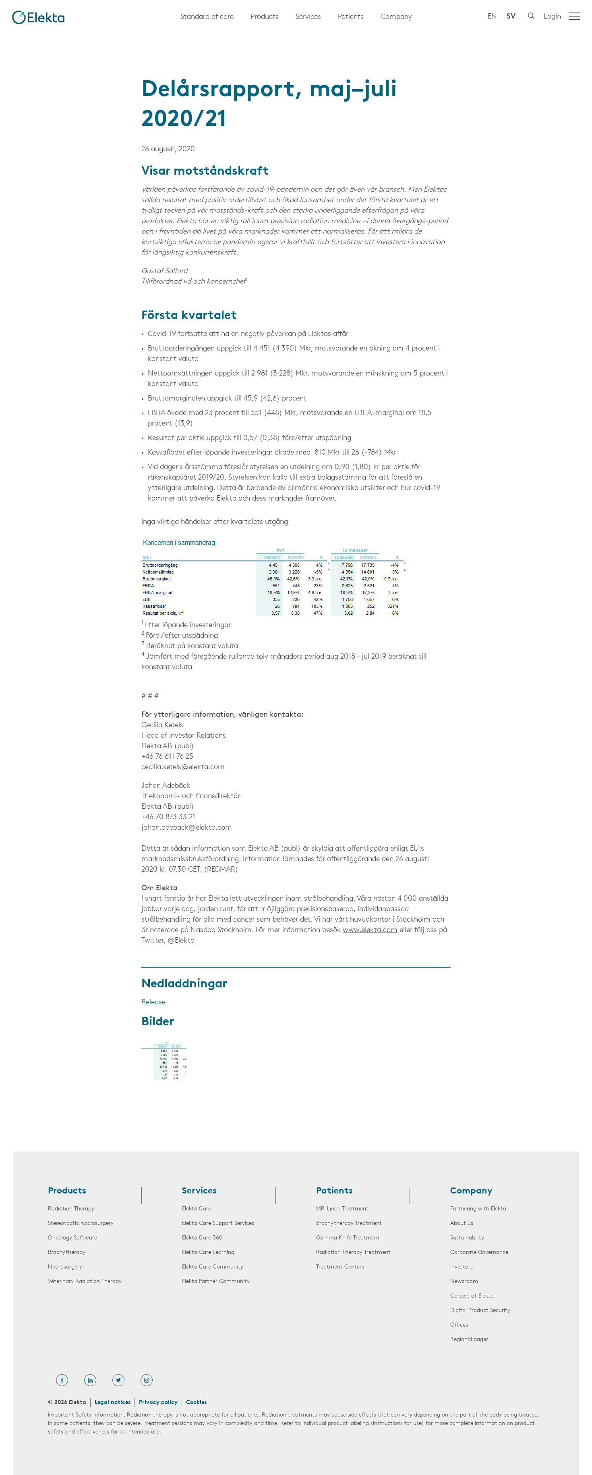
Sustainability (467, 1238)
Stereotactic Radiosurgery (81, 1223)
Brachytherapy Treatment (349, 1223)
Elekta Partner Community (216, 1282)
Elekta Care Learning (208, 1253)
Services (308, 17)
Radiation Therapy (71, 1209)
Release (153, 1002)
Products (264, 17)
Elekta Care (196, 1209)
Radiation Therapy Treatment (353, 1253)
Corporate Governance (479, 1253)
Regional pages (469, 1340)
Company (396, 17)
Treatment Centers (340, 1267)
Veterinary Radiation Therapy (85, 1282)
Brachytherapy (66, 1253)
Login (552, 17)
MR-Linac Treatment (342, 1209)
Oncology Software (72, 1238)
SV (511, 17)
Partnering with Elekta (478, 1209)
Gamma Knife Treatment (348, 1238)
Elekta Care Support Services (218, 1223)
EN (492, 17)
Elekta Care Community (212, 1267)
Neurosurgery (65, 1267)
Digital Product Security (480, 1311)
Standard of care (207, 17)
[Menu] (574, 16)
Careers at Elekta (472, 1296)
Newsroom (464, 1282)
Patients (351, 17)
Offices (459, 1325)
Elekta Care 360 (202, 1238)
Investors (461, 1267)
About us (461, 1223)
